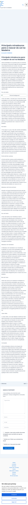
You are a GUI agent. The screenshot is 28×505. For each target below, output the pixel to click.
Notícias (14, 466)
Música (14, 474)
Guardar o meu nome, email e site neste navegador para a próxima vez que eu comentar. (14, 434)
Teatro (14, 469)
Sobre (14, 462)
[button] (23, 5)
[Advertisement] (14, 28)
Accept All (14, 494)
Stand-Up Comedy (14, 467)
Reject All (14, 502)
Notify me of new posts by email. (12, 444)
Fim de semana (14, 475)
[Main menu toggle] (26, 4)
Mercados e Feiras (14, 470)
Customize (14, 498)
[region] (14, 493)
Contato (14, 464)
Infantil (14, 472)
